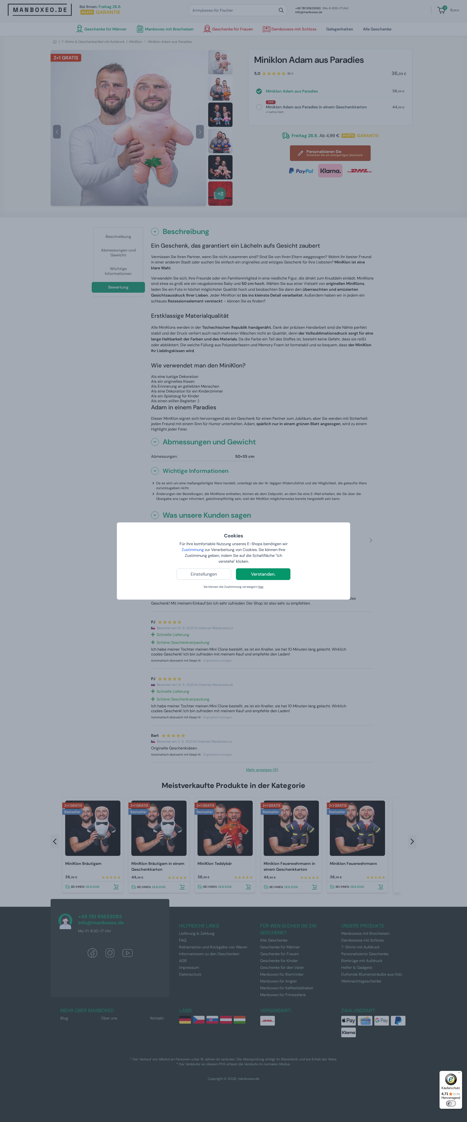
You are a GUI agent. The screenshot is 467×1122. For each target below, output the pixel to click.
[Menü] (459, 1074)
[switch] (451, 1103)
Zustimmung (193, 549)
